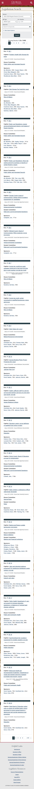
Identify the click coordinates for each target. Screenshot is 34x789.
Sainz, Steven (8, 653)
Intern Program (17, 782)
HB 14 (10, 486)
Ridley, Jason (21, 551)
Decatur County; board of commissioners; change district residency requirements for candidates (16, 197)
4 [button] (16, 43)
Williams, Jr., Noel (9, 547)
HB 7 (9, 263)
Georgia (16, 2)
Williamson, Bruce (9, 545)
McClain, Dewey (21, 584)
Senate (17, 774)
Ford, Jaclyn (18, 443)
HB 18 (10, 634)
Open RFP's (17, 777)
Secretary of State (17, 754)
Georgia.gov (17, 749)
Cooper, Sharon (19, 70)
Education (6, 433)
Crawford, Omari (8, 74)
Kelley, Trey (7, 443)
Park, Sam (7, 143)
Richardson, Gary (9, 655)
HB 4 (9, 157)
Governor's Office (17, 752)
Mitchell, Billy (19, 622)
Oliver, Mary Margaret (10, 72)
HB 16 (10, 563)
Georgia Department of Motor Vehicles (17, 757)
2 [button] (11, 43)
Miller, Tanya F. (18, 143)
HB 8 (9, 295)
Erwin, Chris (20, 439)
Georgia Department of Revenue (17, 762)
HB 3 (9, 121)
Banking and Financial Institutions (13, 539)
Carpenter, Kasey (9, 510)
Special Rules (8, 499)
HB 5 (9, 192)
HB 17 (10, 598)
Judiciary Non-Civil (9, 369)
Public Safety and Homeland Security (14, 64)
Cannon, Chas (8, 439)
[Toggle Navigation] (3, 2)
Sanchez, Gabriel (9, 111)
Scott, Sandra (8, 344)
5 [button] (18, 43)
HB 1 (9, 51)
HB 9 (9, 326)
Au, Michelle (7, 70)
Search (17, 35)
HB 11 (10, 387)
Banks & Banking (8, 535)
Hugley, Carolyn (19, 141)
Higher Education (8, 647)
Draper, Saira (18, 180)
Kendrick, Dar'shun (9, 285)
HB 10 (10, 356)
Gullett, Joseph (20, 657)
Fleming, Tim (21, 512)
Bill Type (5, 19)
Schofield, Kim (8, 342)
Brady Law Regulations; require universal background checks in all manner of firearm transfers (16, 126)
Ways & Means (8, 97)
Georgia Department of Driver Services (17, 759)
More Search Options (10, 30)
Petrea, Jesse (20, 653)
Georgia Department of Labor (17, 765)
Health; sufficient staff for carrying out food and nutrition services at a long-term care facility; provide (17, 392)
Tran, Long (18, 178)
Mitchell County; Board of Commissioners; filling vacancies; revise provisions (15, 233)
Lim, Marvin (7, 180)
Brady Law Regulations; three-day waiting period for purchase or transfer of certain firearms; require (16, 163)
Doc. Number (21, 19)
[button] (27, 43)
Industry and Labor (9, 578)
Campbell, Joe (8, 217)
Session (5, 14)
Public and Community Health (12, 615)
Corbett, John (20, 441)
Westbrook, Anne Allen (10, 76)
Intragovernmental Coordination (13, 207)
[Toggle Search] (31, 2)
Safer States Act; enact (15, 329)
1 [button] (10, 43)
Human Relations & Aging (11, 402)
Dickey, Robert (8, 551)
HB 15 (10, 522)
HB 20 (10, 703)
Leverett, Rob (8, 441)
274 (28, 738)
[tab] (17, 30)
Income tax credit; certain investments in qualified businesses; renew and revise (16, 300)
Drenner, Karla (20, 342)
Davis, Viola (19, 344)
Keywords (5, 24)
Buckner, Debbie (8, 147)
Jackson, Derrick (9, 346)
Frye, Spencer (8, 145)
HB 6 (9, 228)
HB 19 (10, 667)
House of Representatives (17, 772)
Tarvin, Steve (21, 510)
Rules (5, 504)
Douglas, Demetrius (9, 549)
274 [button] (24, 43)
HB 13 (10, 453)
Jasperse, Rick (8, 657)
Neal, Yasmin (21, 74)
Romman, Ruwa (8, 182)
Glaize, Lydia (7, 588)
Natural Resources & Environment (13, 337)
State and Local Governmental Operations (16, 212)
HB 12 (10, 420)
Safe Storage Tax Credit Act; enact (19, 89)
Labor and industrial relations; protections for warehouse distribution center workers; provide (17, 568)
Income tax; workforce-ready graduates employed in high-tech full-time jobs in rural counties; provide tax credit (16, 268)
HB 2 (9, 86)
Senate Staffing (17, 779)
